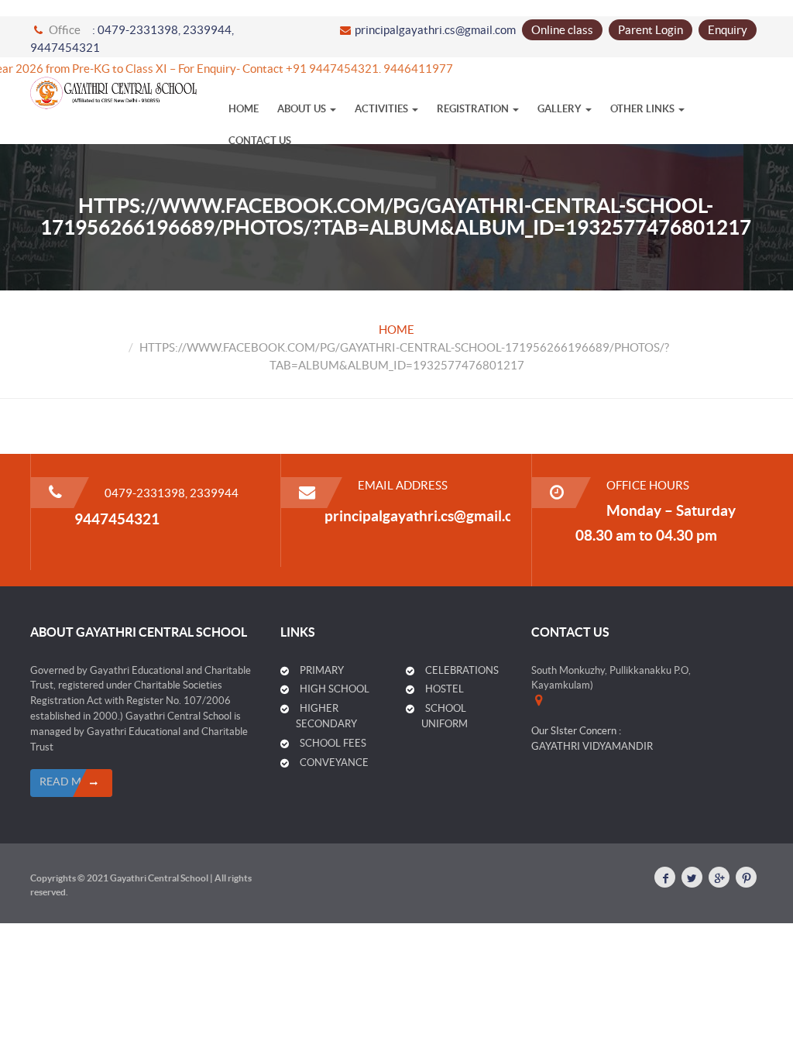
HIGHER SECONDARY (326, 716)
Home (243, 109)
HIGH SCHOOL (334, 689)
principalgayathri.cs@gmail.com (435, 29)
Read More (71, 781)
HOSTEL (444, 689)
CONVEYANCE (334, 762)
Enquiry (727, 29)
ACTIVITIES (382, 109)
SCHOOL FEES (333, 743)
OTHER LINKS (643, 109)
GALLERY (560, 109)
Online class (562, 29)
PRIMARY (322, 670)
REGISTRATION (474, 109)
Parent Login (650, 29)
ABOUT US (302, 109)
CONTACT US (259, 140)
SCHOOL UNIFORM (444, 716)
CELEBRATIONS (462, 670)
